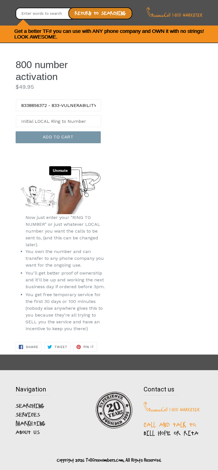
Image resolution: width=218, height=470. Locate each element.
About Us (28, 432)
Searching (30, 405)
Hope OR (169, 433)
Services (28, 414)
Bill (149, 433)
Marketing (30, 423)
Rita (191, 433)
